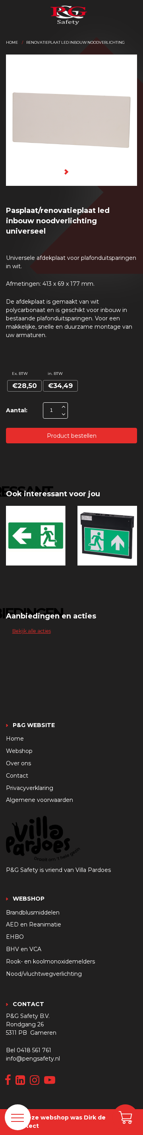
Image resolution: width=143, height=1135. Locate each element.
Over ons (18, 763)
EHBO (15, 936)
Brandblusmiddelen (33, 912)
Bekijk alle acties (31, 631)
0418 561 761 (34, 1050)
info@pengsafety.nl (33, 1058)
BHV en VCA (23, 949)
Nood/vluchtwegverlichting (44, 973)
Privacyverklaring (29, 788)
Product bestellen (72, 435)
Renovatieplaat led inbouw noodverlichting (75, 42)
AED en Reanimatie (33, 924)
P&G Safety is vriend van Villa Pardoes (58, 870)
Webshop (19, 751)
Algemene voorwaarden (39, 799)
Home (12, 42)
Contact (17, 775)
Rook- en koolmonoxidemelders (50, 961)
